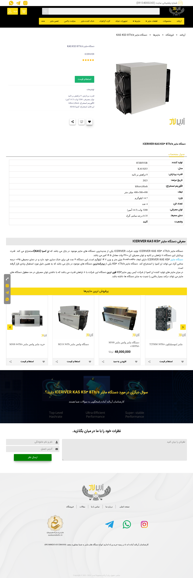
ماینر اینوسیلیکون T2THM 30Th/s (166, 344)
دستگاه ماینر (177, 260)
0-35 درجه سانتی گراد (137, 215)
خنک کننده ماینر (87, 21)
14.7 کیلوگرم (141, 198)
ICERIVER (142, 162)
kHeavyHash (141, 186)
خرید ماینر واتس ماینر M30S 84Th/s (27, 344)
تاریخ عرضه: (177, 180)
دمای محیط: (177, 216)
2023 (145, 180)
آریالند (179, 21)
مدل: (180, 169)
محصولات (167, 21)
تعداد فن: (178, 204)
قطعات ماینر (152, 21)
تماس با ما (95, 506)
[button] (183, 327)
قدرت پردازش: (175, 174)
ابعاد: (180, 192)
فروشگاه (170, 35)
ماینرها (137, 21)
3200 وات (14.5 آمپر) (137, 209)
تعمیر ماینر (54, 21)
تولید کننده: (177, 163)
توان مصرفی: (176, 210)
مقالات (82, 506)
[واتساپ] (10, 3)
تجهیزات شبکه (121, 21)
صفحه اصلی (125, 506)
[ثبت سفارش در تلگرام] (17, 3)
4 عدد (145, 203)
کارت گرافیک (105, 21)
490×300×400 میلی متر (136, 192)
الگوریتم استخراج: (174, 186)
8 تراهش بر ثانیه (140, 174)
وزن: (180, 198)
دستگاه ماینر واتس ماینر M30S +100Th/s (124, 344)
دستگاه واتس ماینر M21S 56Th (73, 344)
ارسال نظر (32, 457)
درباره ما (109, 506)
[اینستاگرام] (24, 3)
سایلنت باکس (70, 21)
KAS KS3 (143, 168)
